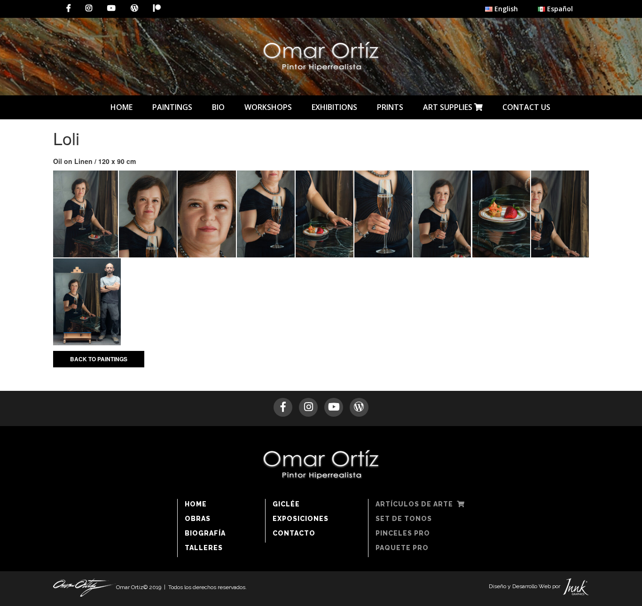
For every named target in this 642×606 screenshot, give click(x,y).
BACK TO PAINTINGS (98, 359)
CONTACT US (526, 107)
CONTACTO (294, 533)
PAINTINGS (172, 107)
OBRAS (198, 518)
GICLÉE (286, 504)
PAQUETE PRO (402, 548)
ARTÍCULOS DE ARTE (416, 504)
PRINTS (390, 107)
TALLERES (204, 548)
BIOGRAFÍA (205, 533)
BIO (218, 107)
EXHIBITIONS (334, 107)
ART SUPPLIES (448, 107)
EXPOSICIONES (301, 518)
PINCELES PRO (403, 533)
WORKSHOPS (268, 107)
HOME (121, 107)
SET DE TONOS (404, 518)
